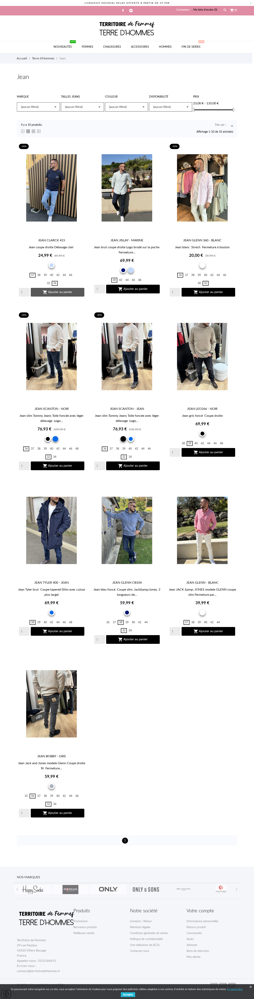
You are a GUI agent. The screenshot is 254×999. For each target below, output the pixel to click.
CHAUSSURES (112, 47)
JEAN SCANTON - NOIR (52, 408)
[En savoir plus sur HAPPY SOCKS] (33, 889)
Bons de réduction (198, 951)
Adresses (192, 945)
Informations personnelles (202, 921)
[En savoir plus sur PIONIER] (221, 889)
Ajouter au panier (57, 292)
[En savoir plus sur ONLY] (108, 889)
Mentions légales (140, 927)
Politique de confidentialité (146, 939)
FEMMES (87, 47)
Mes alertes (193, 957)
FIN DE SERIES (193, 44)
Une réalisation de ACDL (145, 945)
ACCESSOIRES (140, 47)
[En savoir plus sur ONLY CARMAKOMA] (183, 889)
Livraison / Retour (141, 921)
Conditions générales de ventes (149, 933)
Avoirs (190, 939)
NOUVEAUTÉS (64, 44)
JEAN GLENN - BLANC (202, 582)
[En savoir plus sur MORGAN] (70, 889)
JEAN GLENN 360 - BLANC (202, 240)
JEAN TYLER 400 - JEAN (51, 582)
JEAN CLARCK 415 (51, 240)
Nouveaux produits (85, 927)
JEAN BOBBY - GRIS (51, 756)
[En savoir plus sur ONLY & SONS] (146, 889)
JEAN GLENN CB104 (127, 582)
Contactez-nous (139, 951)
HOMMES (165, 47)
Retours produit (196, 927)
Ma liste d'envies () (205, 10)
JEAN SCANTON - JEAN (127, 408)
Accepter (128, 994)
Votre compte (200, 911)
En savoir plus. (235, 989)
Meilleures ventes (83, 933)
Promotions (80, 921)
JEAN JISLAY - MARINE (127, 240)
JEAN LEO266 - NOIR (202, 408)
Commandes (194, 933)
